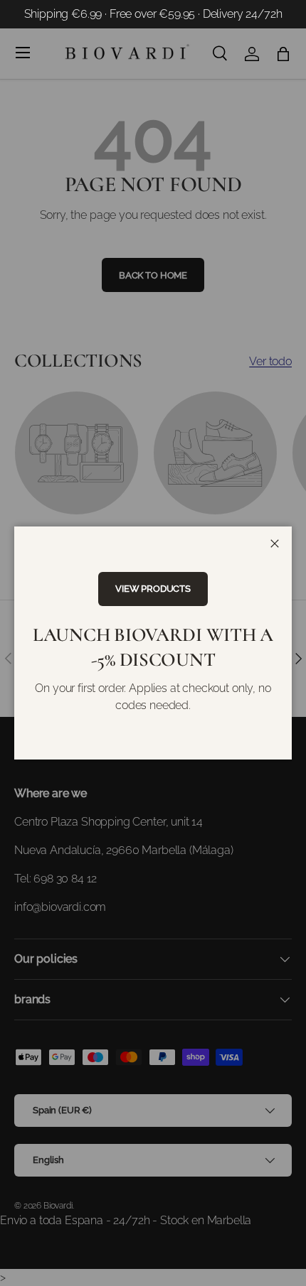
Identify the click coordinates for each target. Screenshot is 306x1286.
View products (153, 588)
